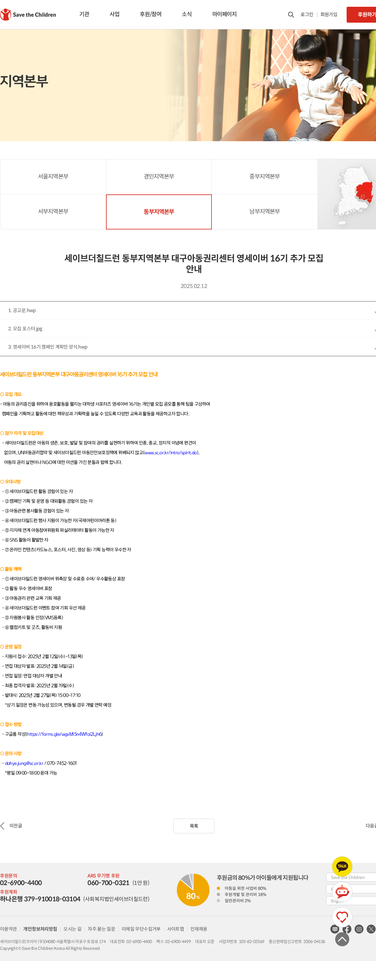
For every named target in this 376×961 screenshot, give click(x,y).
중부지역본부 (264, 176)
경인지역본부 (159, 176)
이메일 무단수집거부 (141, 929)
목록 (194, 826)
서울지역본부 (53, 176)
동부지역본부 (159, 212)
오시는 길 (72, 929)
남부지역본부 (264, 211)
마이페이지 (224, 14)
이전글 (15, 826)
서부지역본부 (53, 211)
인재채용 (198, 929)
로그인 (307, 14)
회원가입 (328, 14)
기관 (84, 14)
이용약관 (8, 929)
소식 (187, 14)
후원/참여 (150, 14)
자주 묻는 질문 (101, 929)
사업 (114, 14)
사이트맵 (175, 929)
